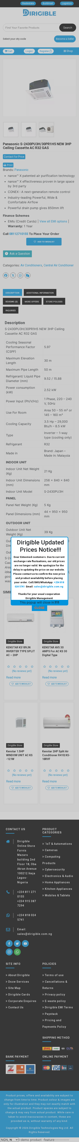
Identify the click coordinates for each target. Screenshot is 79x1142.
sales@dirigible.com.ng (48, 586)
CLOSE (39, 608)
